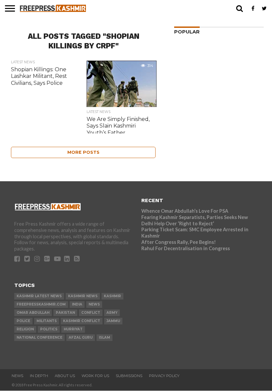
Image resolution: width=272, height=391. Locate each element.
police (23, 321)
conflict (90, 312)
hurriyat (73, 329)
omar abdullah (33, 312)
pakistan (65, 312)
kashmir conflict (81, 321)
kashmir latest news (39, 296)
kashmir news (83, 296)
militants (46, 321)
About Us (65, 375)
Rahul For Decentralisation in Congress (185, 248)
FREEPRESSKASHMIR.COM (41, 304)
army (111, 312)
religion (25, 329)
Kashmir (112, 296)
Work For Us (95, 375)
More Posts (83, 152)
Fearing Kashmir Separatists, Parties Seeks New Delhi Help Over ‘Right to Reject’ (194, 220)
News (17, 375)
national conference (39, 337)
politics (48, 329)
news (94, 304)
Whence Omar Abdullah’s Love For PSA (184, 211)
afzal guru (81, 337)
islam (104, 337)
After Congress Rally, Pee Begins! (178, 242)
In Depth (39, 375)
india (77, 304)
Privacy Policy (164, 375)
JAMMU (113, 321)
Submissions (129, 375)
